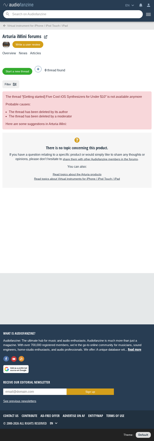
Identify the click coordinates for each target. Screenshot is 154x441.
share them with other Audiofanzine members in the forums (100, 159)
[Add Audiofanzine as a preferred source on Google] (16, 369)
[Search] (7, 14)
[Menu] (148, 14)
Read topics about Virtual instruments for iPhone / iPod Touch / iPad (77, 178)
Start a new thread (17, 71)
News (23, 53)
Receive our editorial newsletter (26, 382)
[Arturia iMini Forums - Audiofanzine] (18, 5)
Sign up (90, 391)
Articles (35, 53)
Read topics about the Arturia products (77, 174)
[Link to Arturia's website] (44, 37)
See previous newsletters (19, 401)
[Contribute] (38, 69)
